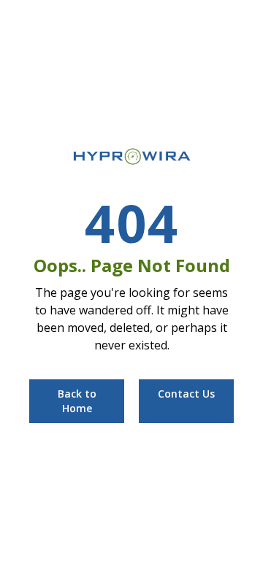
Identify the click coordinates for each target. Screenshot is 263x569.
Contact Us (186, 393)
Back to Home (77, 401)
